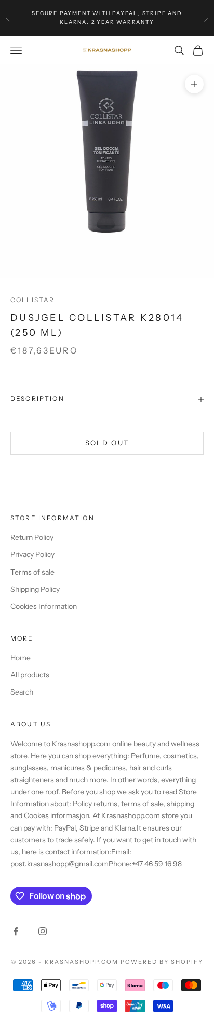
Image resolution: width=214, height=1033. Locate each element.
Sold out (107, 443)
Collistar (32, 300)
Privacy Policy (32, 554)
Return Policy (32, 537)
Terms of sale (32, 572)
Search (21, 692)
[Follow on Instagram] (42, 931)
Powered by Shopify (162, 962)
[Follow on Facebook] (15, 931)
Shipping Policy (35, 589)
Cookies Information (43, 606)
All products (29, 674)
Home (20, 657)
